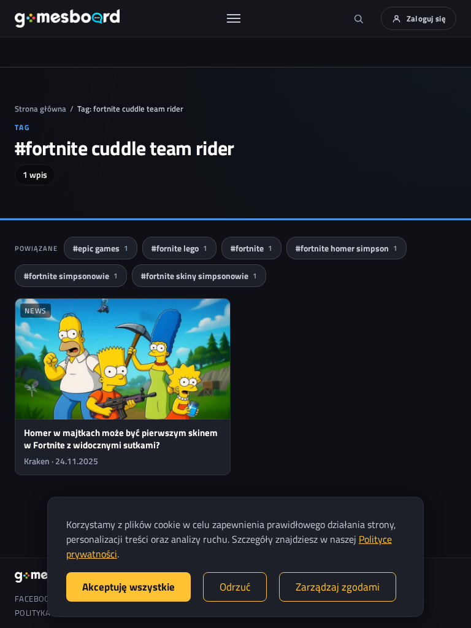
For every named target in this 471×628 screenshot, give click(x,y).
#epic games (100, 248)
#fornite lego (179, 248)
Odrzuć (235, 587)
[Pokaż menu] (233, 18)
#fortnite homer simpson (346, 248)
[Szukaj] (359, 18)
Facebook (35, 599)
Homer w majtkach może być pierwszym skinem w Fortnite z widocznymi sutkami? (121, 439)
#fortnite (251, 248)
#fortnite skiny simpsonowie (199, 275)
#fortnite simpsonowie (71, 275)
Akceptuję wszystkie (128, 587)
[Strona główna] (67, 18)
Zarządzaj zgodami (338, 587)
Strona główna (40, 108)
